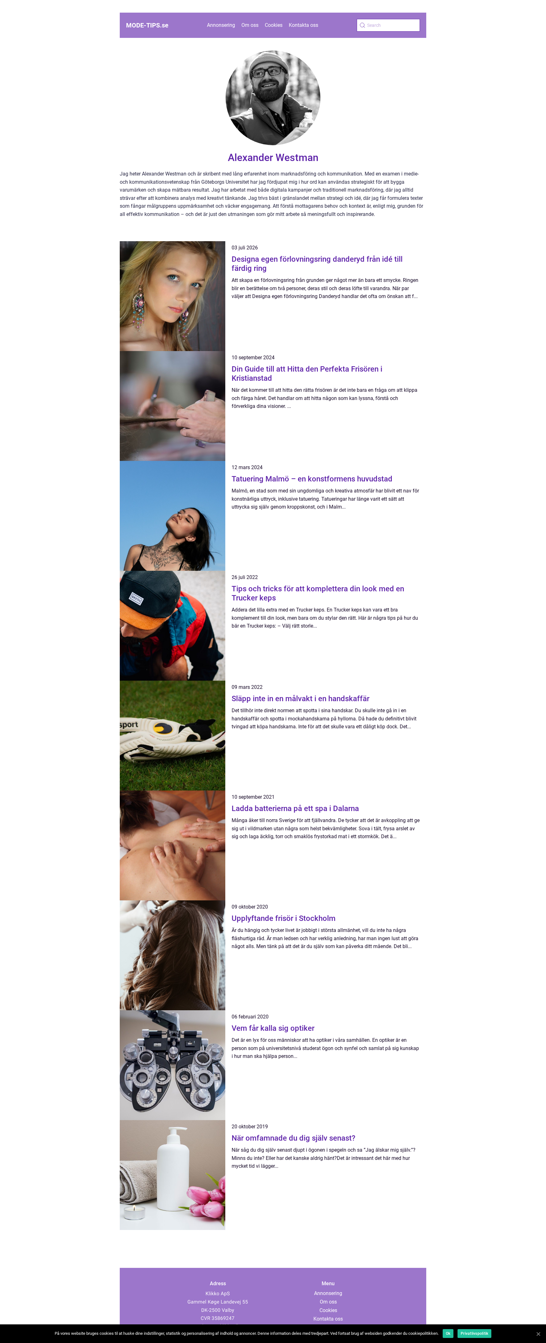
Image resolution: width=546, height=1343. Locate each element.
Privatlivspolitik (474, 1333)
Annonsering (221, 25)
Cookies (273, 25)
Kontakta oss (303, 25)
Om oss (249, 25)
